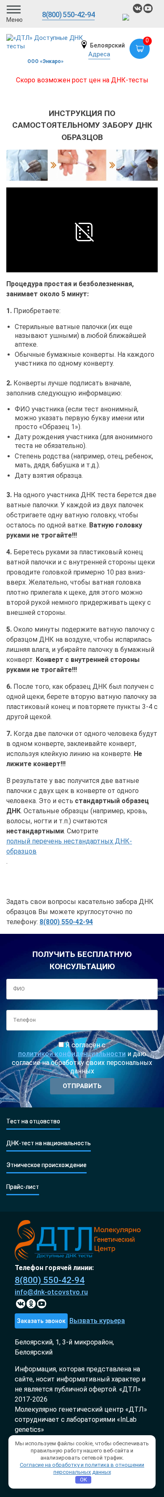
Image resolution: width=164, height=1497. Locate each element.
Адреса (99, 54)
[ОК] (31, 1303)
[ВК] (137, 8)
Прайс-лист (22, 1187)
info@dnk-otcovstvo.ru (51, 1292)
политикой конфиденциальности (72, 1054)
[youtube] (148, 8)
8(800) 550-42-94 (68, 14)
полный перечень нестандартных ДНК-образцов (69, 846)
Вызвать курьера (97, 1321)
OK (83, 1479)
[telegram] (127, 18)
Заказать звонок (41, 1321)
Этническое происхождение (46, 1165)
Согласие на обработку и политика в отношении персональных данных (82, 1468)
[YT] (41, 1303)
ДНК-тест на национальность (48, 1143)
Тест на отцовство (33, 1121)
